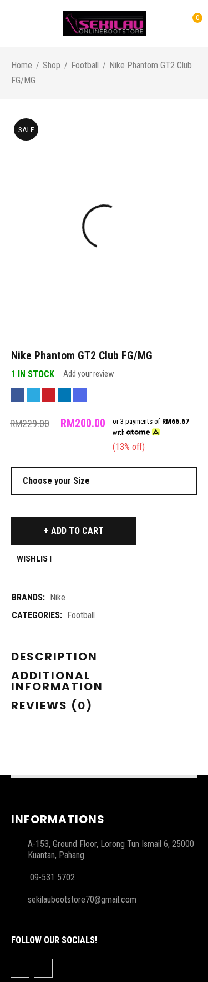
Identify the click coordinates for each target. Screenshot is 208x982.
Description (54, 656)
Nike (57, 597)
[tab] (54, 657)
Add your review (88, 374)
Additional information (57, 681)
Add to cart (77, 530)
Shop (51, 65)
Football (85, 65)
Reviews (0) (52, 705)
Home (21, 65)
